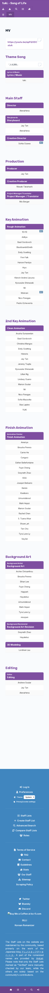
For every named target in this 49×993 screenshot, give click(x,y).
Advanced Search (26, 825)
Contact (26, 859)
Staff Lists (26, 815)
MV (10, 14)
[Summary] (23, 9)
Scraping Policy (24, 884)
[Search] (16, 9)
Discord (26, 908)
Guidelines (26, 864)
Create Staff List (26, 820)
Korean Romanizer (24, 925)
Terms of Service (26, 849)
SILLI (24, 920)
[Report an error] (10, 9)
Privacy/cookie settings (25, 802)
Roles (26, 835)
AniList (39, 958)
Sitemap (26, 879)
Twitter (26, 899)
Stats (26, 869)
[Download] (3, 9)
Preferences (26, 792)
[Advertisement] (24, 738)
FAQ (26, 854)
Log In (26, 787)
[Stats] (29, 9)
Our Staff (26, 874)
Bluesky (26, 903)
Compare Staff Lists (26, 830)
